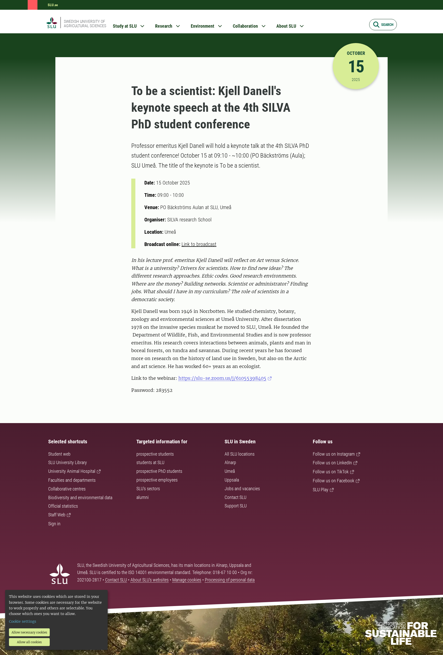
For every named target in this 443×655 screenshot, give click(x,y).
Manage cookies (186, 579)
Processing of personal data (230, 579)
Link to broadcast (199, 244)
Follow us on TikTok (331, 471)
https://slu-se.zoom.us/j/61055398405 (222, 378)
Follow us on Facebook (333, 480)
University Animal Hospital (71, 471)
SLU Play (320, 489)
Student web (59, 454)
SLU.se (53, 5)
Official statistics (63, 506)
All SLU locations (240, 454)
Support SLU (236, 505)
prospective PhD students (159, 471)
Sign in (54, 523)
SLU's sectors (148, 488)
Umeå (230, 471)
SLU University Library (67, 462)
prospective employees (157, 480)
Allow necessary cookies (29, 632)
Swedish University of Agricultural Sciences (85, 23)
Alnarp (230, 462)
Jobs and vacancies (242, 488)
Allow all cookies (29, 642)
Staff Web (56, 514)
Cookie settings (22, 621)
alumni (142, 497)
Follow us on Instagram (334, 454)
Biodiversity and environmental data (80, 497)
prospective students (155, 454)
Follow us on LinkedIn (332, 462)
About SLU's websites (149, 579)
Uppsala (232, 480)
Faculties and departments (72, 480)
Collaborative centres (67, 489)
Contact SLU (235, 497)
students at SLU (150, 462)
